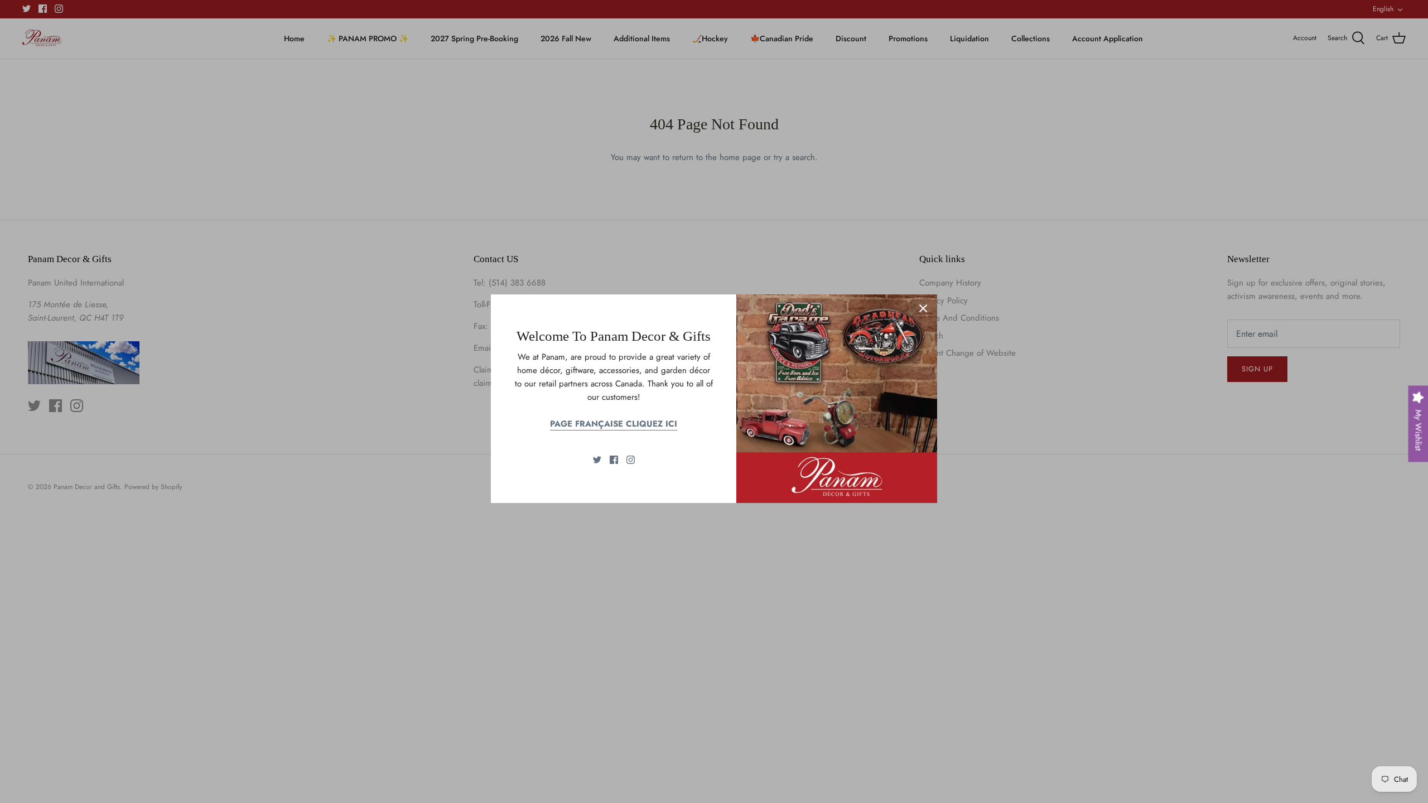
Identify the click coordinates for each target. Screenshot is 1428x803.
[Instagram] (630, 460)
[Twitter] (597, 460)
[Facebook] (614, 460)
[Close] (923, 308)
